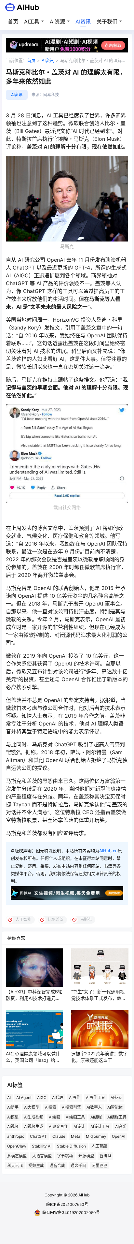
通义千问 (78, 1165)
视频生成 (36, 1165)
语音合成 (57, 1165)
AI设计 (79, 1126)
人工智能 (99, 1146)
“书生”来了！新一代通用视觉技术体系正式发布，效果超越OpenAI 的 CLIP (98, 998)
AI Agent (24, 1097)
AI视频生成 (33, 1126)
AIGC (42, 1097)
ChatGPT (38, 1136)
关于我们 (107, 21)
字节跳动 (65, 1155)
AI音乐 (121, 1126)
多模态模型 (17, 1155)
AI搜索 (50, 1107)
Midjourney (96, 1136)
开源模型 (86, 1155)
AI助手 (13, 1107)
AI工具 (31, 21)
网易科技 (51, 95)
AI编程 (96, 1117)
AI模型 (13, 1117)
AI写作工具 (95, 1097)
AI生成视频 (33, 1117)
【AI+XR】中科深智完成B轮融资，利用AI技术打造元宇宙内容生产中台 (34, 998)
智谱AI (105, 1155)
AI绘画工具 (75, 1117)
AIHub (83, 1195)
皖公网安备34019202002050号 (71, 1212)
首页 (13, 21)
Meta (75, 1136)
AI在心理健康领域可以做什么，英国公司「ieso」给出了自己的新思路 (33, 1060)
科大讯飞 (15, 1165)
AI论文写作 (58, 1126)
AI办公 (116, 1097)
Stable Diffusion (71, 1146)
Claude (58, 1136)
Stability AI (41, 1146)
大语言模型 (42, 1155)
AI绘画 (54, 1117)
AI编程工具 (117, 1117)
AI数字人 (94, 1107)
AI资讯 (83, 21)
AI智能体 (115, 1107)
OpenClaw (16, 1146)
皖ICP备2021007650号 (67, 1204)
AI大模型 (31, 1107)
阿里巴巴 (99, 1165)
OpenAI (118, 1136)
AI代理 (57, 1097)
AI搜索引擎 (71, 1107)
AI (9, 1097)
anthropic (15, 1136)
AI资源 (57, 21)
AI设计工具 (100, 1126)
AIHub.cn (108, 850)
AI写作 (74, 1097)
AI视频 (13, 1126)
